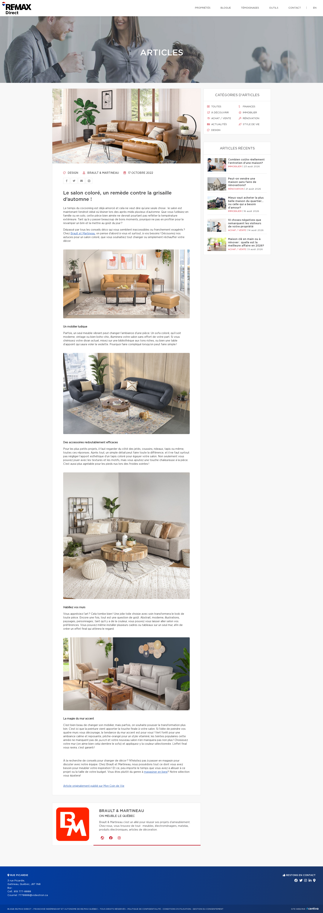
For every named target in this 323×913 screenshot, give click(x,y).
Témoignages (250, 8)
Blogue (226, 8)
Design (72, 173)
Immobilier (249, 112)
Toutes (215, 106)
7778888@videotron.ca (33, 895)
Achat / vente (220, 118)
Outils (273, 8)
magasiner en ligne (155, 772)
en (314, 8)
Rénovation (250, 118)
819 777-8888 (22, 891)
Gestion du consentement (208, 909)
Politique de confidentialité (144, 909)
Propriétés (202, 8)
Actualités (218, 124)
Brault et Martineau (82, 233)
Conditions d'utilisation (177, 909)
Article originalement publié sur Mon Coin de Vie (93, 786)
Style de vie (250, 124)
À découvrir (219, 112)
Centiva (313, 908)
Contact (294, 8)
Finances (248, 106)
